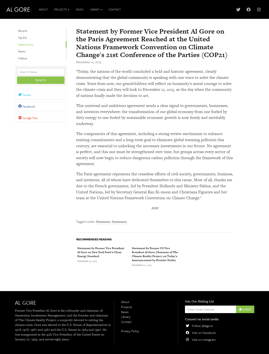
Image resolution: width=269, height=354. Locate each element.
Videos (22, 58)
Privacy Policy (130, 331)
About (43, 9)
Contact (115, 9)
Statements (25, 44)
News (79, 9)
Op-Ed (22, 37)
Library (126, 316)
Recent (22, 30)
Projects (126, 307)
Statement (103, 221)
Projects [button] (60, 9)
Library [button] (95, 9)
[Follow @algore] (238, 9)
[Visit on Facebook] (248, 9)
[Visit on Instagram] (258, 9)
